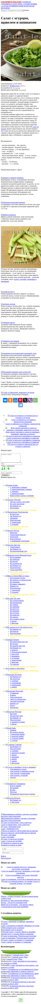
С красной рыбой (17, 736)
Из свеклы (14, 617)
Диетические (22, 512)
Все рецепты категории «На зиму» (23, 625)
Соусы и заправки (28, 767)
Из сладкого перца (17, 619)
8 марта (13, 695)
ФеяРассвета (15, 86)
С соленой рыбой (17, 738)
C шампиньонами (17, 494)
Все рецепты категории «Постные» (24, 689)
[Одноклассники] (10, 400)
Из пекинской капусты (19, 642)
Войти (3, 856)
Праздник (19, 691)
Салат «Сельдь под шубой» (11, 841)
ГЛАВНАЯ (26, 2)
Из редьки (14, 644)
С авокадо (14, 650)
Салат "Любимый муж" (10, 829)
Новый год (14, 586)
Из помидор (14, 615)
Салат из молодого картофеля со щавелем (23, 438)
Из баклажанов (16, 603)
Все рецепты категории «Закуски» (23, 553)
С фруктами (14, 763)
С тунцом (14, 740)
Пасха (12, 705)
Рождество (14, 708)
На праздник (15, 679)
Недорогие (14, 631)
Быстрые (13, 714)
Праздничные (15, 520)
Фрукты (17, 798)
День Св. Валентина (18, 699)
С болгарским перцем (18, 652)
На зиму (17, 598)
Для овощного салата (18, 769)
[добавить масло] (8, 323)
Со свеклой (14, 664)
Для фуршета (15, 547)
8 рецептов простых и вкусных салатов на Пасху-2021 (18, 979)
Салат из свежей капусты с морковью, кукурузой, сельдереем (20, 872)
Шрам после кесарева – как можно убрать (17, 905)
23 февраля (14, 693)
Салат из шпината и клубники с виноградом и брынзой (22, 425)
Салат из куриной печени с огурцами (25, 882)
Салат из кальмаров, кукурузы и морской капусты (20, 879)
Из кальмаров (15, 557)
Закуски (17, 545)
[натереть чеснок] (8, 304)
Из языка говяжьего (17, 584)
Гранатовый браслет (18, 535)
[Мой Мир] (15, 400)
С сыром (13, 761)
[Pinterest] (20, 400)
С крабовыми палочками (19, 541)
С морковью (14, 656)
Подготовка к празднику (15, 668)
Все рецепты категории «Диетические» (19, 527)
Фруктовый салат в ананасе (11, 930)
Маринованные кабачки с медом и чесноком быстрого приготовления (18, 819)
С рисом (13, 621)
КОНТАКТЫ (29, 6)
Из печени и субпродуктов (20, 580)
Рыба (13, 728)
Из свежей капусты (17, 646)
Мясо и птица (23, 576)
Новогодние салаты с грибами (22, 496)
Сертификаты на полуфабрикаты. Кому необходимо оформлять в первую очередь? (19, 970)
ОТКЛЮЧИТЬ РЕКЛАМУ (11, 2)
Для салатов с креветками (20, 773)
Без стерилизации (17, 601)
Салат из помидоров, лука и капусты (15, 825)
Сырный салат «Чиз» (20, 955)
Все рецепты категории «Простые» (23, 726)
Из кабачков (14, 607)
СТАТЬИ (26, 4)
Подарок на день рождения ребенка (15, 900)
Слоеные (18, 745)
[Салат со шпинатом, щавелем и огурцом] (17, 392)
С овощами (14, 757)
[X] (25, 400)
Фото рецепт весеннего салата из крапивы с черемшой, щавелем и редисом (23, 433)
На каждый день (16, 716)
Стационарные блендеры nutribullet (14, 907)
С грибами (14, 681)
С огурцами (14, 658)
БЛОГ (20, 4)
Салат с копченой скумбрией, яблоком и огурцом (20, 926)
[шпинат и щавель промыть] (12, 178)
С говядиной (15, 590)
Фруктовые (14, 508)
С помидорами (16, 660)
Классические (15, 539)
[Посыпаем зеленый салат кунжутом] (16, 372)
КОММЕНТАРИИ (16, 6)
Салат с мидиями (7, 837)
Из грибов (14, 605)
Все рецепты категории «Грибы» (23, 498)
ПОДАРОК (5, 8)
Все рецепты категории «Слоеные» (24, 765)
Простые (17, 712)
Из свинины (15, 582)
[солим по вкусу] (8, 292)
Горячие (13, 730)
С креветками (15, 522)
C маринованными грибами (21, 489)
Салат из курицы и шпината (26, 445)
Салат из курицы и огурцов (27, 417)
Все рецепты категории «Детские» (23, 510)
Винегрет (13, 533)
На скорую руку (26, 627)
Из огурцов (14, 613)
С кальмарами (15, 683)
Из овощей (14, 788)
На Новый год (15, 506)
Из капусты (14, 514)
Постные (18, 675)
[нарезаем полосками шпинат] (13, 202)
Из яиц (12, 790)
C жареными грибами (18, 487)
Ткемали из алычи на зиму (11, 845)
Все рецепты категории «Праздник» (24, 710)
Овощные (14, 518)
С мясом (13, 724)
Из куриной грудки (17, 578)
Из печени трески (17, 732)
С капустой (14, 654)
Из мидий (14, 561)
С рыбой (13, 687)
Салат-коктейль (16, 570)
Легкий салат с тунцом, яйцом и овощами (17, 934)
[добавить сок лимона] (10, 341)
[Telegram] (20, 405)
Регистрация (6, 858)
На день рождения (17, 504)
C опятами (14, 491)
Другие (16, 531)
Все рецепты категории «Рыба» (22, 742)
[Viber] (30, 400)
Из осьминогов (16, 563)
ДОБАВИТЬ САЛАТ (9, 4)
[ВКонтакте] (5, 400)
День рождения (16, 697)
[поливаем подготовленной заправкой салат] (18, 353)
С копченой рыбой (17, 734)
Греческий (14, 537)
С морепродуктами (17, 722)
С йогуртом (14, 802)
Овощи (16, 640)
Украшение (20, 784)
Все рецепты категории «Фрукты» (23, 804)
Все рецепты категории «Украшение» (24, 796)
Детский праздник (17, 701)
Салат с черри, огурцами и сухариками (16, 942)
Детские (17, 500)
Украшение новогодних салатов (22, 794)
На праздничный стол (18, 551)
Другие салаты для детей (19, 502)
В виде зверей (15, 786)
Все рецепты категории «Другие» (23, 543)
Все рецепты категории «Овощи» (23, 666)
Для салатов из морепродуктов (22, 771)
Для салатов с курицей (19, 775)
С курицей (14, 524)
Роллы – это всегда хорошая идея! (14, 903)
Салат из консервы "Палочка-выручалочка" (18, 938)
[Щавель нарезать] (8, 215)
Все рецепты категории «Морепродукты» (19, 573)
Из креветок (14, 559)
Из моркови (14, 611)
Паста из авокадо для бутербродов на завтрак (18, 833)
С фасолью (14, 623)
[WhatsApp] (35, 400)
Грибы (15, 485)
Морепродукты (25, 555)
